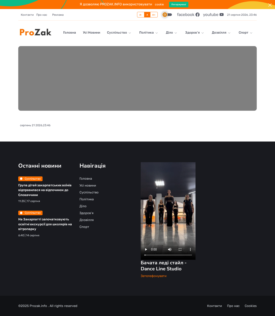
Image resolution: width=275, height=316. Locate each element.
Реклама (58, 14)
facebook (186, 14)
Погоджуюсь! (178, 4)
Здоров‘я (192, 32)
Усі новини (91, 32)
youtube (211, 14)
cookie (159, 4)
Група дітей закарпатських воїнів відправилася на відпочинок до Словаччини (45, 190)
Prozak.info (39, 306)
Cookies (251, 306)
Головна (69, 32)
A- (140, 15)
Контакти (27, 14)
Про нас (41, 14)
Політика (146, 32)
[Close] (270, 5)
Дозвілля (219, 32)
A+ (153, 15)
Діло (170, 32)
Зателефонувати (154, 276)
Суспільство (117, 32)
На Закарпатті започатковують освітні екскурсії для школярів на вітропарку (45, 224)
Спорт (244, 32)
